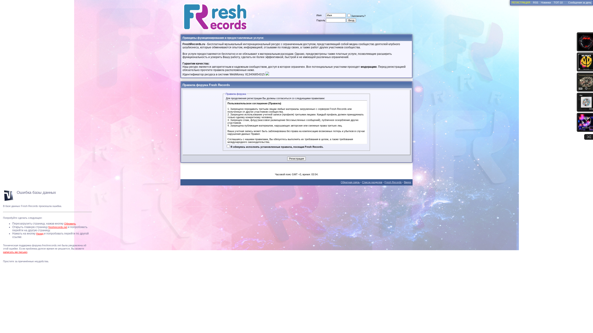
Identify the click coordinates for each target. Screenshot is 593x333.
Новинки (546, 2)
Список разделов (372, 182)
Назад (39, 233)
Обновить (70, 223)
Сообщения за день (579, 2)
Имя (319, 15)
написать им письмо (15, 252)
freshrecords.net (57, 227)
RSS (535, 2)
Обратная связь (350, 182)
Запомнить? (358, 16)
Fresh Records (393, 182)
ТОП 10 (558, 2)
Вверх (407, 182)
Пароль (320, 20)
